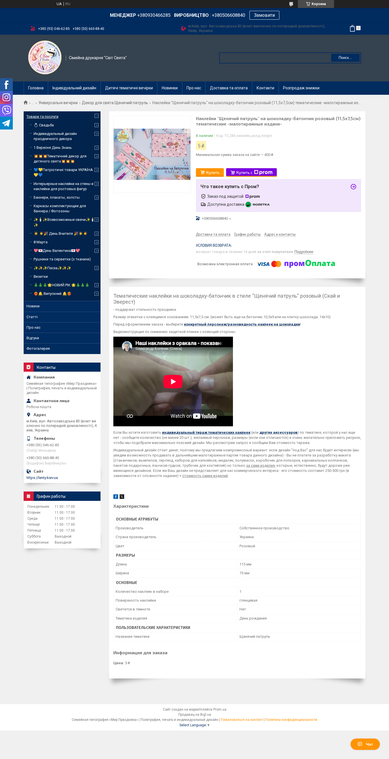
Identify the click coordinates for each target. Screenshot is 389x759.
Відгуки (32, 338)
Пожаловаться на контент (242, 720)
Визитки (41, 276)
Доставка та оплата (229, 88)
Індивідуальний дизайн (74, 88)
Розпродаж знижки (301, 88)
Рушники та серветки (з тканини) (62, 259)
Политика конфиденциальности (291, 720)
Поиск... (345, 57)
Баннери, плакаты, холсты (57, 197)
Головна (36, 88)
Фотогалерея (38, 348)
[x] (122, 497)
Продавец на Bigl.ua (194, 715)
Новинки (170, 88)
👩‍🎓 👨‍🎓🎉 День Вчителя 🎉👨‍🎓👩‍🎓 (60, 233)
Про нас (194, 88)
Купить (213, 172)
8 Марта (41, 242)
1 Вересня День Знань (53, 147)
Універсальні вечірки (58, 102)
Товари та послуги (42, 116)
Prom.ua (219, 709)
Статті (32, 317)
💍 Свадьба (44, 125)
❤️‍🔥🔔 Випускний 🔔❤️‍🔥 (52, 293)
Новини (33, 306)
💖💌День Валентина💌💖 (57, 250)
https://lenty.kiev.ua (42, 478)
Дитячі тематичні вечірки (129, 88)
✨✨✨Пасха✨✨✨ (52, 268)
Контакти (265, 88)
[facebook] (115, 497)
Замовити (264, 15)
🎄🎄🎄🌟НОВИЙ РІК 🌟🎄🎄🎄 (61, 285)
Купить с (244, 172)
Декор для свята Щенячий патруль (115, 102)
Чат (369, 744)
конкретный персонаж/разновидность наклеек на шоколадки (242, 324)
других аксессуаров (278, 432)
